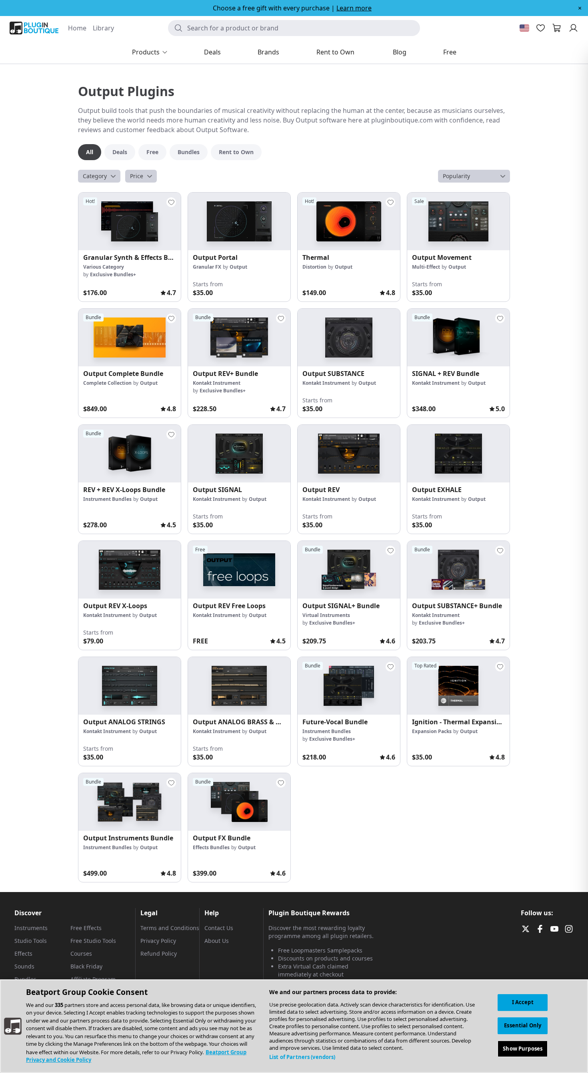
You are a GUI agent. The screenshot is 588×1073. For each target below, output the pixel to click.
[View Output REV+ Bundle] (239, 337)
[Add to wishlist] (171, 202)
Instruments (31, 928)
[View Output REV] (349, 453)
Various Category (103, 266)
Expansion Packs (432, 731)
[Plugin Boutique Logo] (34, 28)
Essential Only (522, 1025)
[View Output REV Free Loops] (239, 570)
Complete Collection (107, 383)
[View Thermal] (349, 221)
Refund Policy (158, 953)
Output (238, 266)
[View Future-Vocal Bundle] (349, 686)
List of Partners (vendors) (302, 1057)
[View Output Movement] (458, 221)
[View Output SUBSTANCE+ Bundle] (458, 570)
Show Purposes (522, 1048)
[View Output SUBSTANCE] (349, 337)
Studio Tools (30, 940)
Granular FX (207, 266)
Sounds (24, 966)
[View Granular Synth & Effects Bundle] (129, 221)
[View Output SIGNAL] (239, 453)
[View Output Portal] (239, 221)
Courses (81, 953)
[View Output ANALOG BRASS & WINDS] (239, 686)
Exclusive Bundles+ (113, 274)
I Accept (523, 1002)
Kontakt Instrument (216, 383)
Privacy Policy (158, 940)
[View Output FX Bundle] (239, 802)
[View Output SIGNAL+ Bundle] (349, 570)
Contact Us (218, 928)
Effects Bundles (211, 847)
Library (103, 28)
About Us (216, 940)
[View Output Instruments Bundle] (129, 802)
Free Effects (86, 928)
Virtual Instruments (326, 615)
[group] (129, 247)
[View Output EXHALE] (458, 453)
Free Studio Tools (93, 940)
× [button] (580, 8)
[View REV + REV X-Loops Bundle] (129, 453)
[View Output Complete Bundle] (129, 337)
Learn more (354, 8)
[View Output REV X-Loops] (129, 570)
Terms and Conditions (169, 928)
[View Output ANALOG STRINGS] (129, 686)
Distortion (314, 266)
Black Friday (86, 966)
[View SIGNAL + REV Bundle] (458, 337)
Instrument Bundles (107, 499)
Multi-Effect (426, 266)
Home (77, 28)
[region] (294, 1026)
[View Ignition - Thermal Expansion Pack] (458, 686)
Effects (23, 953)
